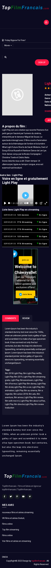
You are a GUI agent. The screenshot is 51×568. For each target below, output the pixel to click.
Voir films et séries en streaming (16, 541)
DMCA (5, 557)
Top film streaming (10, 529)
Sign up (41, 62)
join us (25, 260)
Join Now (27, 294)
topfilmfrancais (38, 561)
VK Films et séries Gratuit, (13, 518)
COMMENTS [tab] (10, 318)
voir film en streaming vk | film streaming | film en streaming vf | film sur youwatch (24, 32)
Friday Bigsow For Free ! (15, 40)
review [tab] (25, 318)
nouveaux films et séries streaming (17, 512)
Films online (7, 524)
